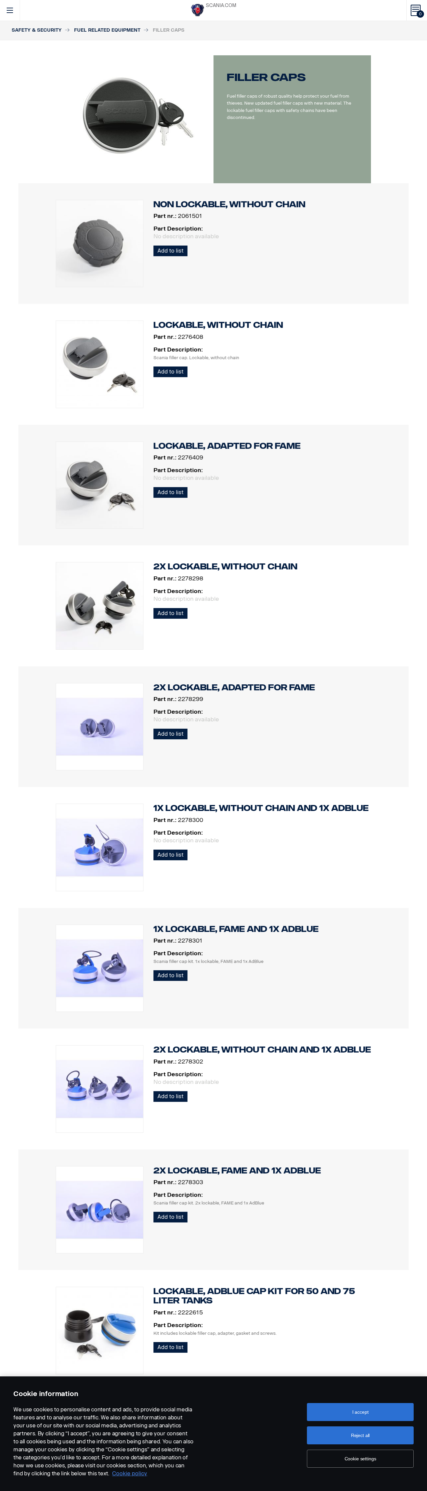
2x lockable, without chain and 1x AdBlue (262, 1050)
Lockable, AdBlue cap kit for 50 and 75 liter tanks (254, 1295)
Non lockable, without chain (229, 204)
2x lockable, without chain (225, 566)
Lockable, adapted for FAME (227, 446)
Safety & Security (37, 30)
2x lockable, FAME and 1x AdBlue (237, 1170)
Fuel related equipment (107, 30)
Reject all (360, 1435)
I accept (360, 1412)
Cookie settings (360, 1458)
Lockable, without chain (218, 325)
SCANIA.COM (221, 5)
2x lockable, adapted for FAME (234, 687)
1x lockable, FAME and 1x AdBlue (236, 929)
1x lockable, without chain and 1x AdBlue (261, 808)
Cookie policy (129, 1473)
